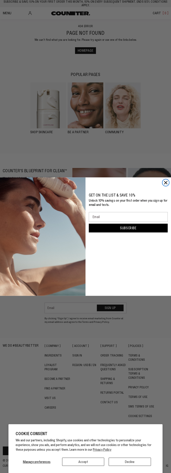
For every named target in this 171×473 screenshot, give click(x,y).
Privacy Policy (102, 449)
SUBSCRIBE (128, 228)
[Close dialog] (165, 182)
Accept (83, 462)
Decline (129, 462)
